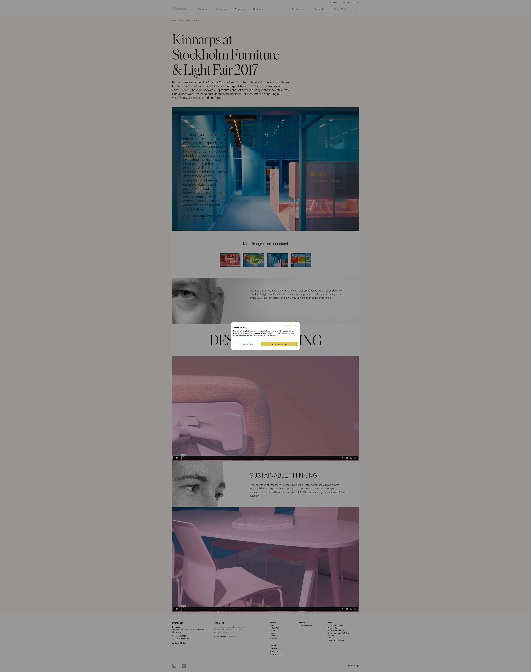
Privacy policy (292, 325)
